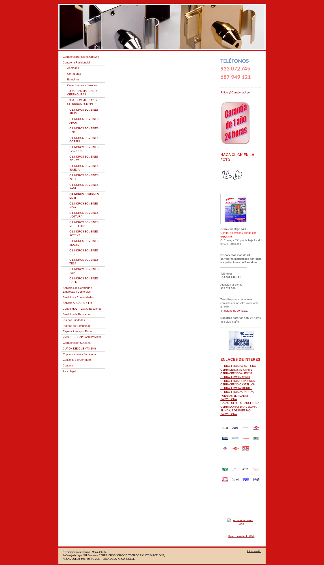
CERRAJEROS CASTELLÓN (237, 384)
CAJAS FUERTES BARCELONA (239, 403)
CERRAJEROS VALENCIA (236, 373)
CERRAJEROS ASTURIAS (236, 388)
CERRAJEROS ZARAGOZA (237, 392)
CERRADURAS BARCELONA (238, 406)
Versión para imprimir (79, 552)
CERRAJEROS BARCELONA (238, 366)
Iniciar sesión (254, 551)
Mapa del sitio (99, 552)
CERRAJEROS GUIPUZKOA (237, 381)
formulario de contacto (233, 310)
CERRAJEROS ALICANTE (236, 369)
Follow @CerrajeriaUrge (235, 92)
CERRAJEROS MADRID (235, 377)
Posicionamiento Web (241, 536)
